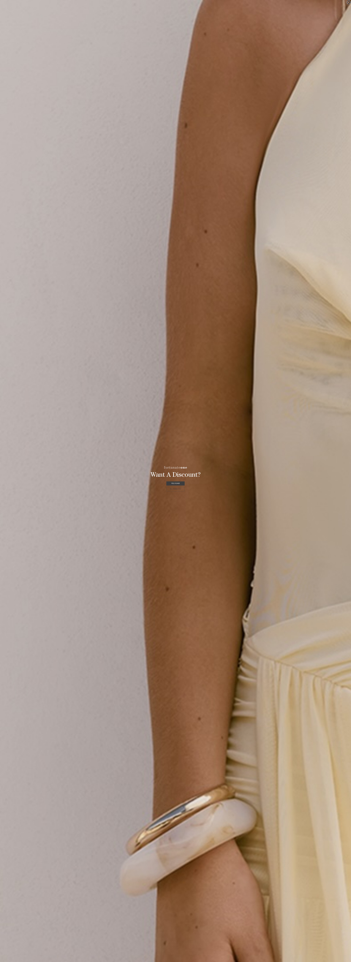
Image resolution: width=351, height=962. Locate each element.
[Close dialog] (348, 2)
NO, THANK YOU (175, 489)
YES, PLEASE (175, 483)
